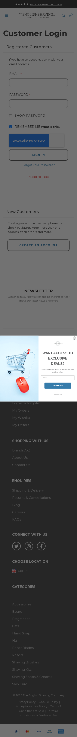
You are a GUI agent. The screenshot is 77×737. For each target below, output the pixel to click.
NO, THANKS (58, 395)
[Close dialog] (74, 338)
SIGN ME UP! (58, 386)
